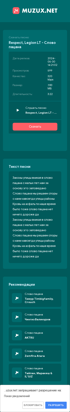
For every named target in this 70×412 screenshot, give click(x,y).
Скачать (35, 127)
